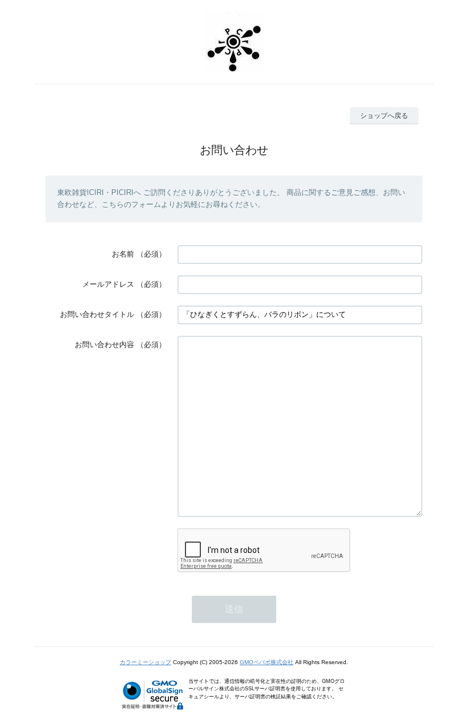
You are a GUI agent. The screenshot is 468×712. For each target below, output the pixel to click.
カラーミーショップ (145, 662)
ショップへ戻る (384, 116)
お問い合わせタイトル (97, 314)
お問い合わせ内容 (104, 344)
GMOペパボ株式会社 (266, 662)
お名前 (123, 254)
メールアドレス (108, 284)
